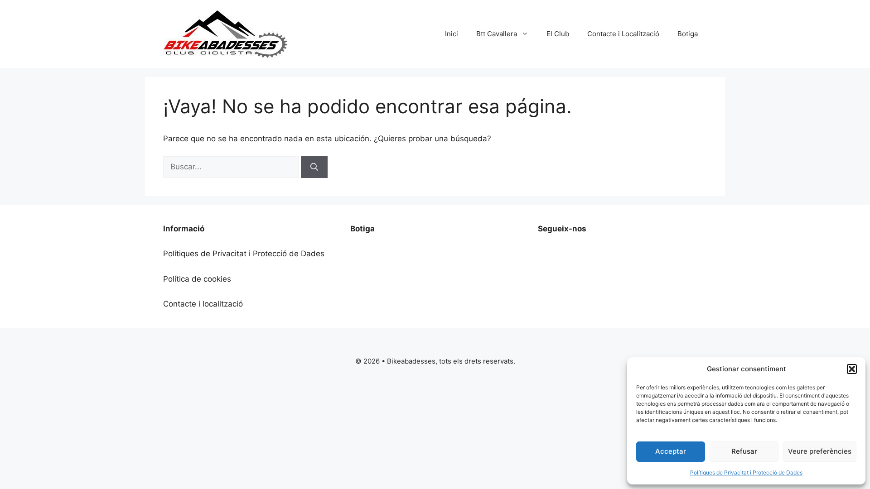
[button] (851, 369)
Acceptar (670, 451)
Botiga (687, 33)
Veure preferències (819, 451)
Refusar (744, 451)
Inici (451, 33)
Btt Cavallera (496, 33)
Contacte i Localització (623, 33)
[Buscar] (314, 167)
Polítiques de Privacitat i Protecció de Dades (746, 472)
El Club (557, 33)
